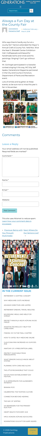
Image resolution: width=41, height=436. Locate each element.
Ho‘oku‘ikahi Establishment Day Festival (17, 375)
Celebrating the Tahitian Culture (18, 392)
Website (5, 200)
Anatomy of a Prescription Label (18, 348)
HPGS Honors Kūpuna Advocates (18, 417)
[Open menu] (20, 7)
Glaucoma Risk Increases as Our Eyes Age (20, 343)
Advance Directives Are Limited (17, 305)
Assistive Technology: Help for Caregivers (17, 327)
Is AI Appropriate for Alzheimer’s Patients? (18, 382)
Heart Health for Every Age (16, 412)
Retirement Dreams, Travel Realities (19, 310)
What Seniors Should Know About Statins (19, 360)
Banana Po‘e (9, 387)
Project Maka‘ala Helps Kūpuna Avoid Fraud (20, 321)
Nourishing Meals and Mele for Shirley (17, 315)
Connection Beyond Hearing (16, 397)
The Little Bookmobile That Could (18, 370)
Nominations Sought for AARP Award (20, 421)
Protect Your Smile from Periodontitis (15, 354)
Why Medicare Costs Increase (17, 300)
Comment (7, 156)
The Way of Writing (12, 401)
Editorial (26, 29)
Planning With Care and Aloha (17, 366)
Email (5, 190)
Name (5, 180)
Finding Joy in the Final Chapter (18, 333)
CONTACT (33, 431)
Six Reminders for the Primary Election (17, 406)
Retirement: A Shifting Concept (17, 296)
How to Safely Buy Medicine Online (19, 338)
